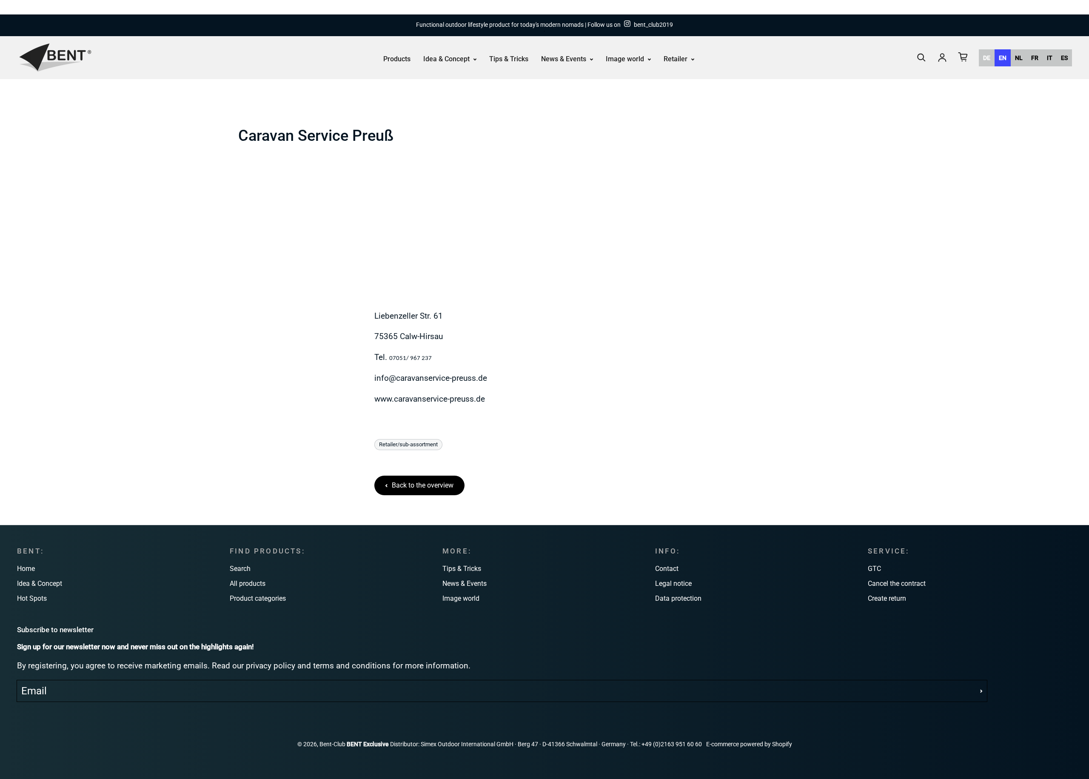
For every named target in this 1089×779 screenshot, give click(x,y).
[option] (987, 57)
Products (397, 58)
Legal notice (673, 583)
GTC (874, 569)
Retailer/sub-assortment (408, 444)
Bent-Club (332, 744)
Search (240, 569)
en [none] (1002, 57)
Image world (626, 58)
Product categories (258, 598)
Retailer (676, 58)
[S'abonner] (981, 691)
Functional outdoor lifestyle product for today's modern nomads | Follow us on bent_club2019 (544, 25)
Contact (666, 569)
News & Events (564, 58)
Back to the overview (422, 485)
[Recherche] (921, 57)
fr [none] (1034, 57)
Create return (887, 598)
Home (26, 569)
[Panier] (963, 57)
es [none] (1064, 57)
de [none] (986, 57)
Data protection (678, 598)
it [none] (1049, 57)
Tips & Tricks (508, 58)
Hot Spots (32, 598)
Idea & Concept (447, 58)
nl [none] (1019, 57)
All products (247, 583)
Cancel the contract (897, 583)
